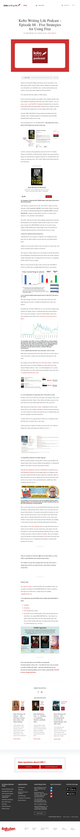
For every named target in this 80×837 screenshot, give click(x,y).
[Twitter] (57, 791)
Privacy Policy (74, 816)
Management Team (7, 791)
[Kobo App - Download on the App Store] (72, 793)
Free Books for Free (29, 613)
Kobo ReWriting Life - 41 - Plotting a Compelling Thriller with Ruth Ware (41, 808)
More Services (64, 829)
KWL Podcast (52, 33)
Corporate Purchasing (24, 798)
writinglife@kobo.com (26, 594)
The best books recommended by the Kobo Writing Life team (40, 800)
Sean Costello (37, 407)
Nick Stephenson (30, 470)
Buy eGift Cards (6, 801)
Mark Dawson (54, 470)
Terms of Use (66, 816)
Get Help (4, 804)
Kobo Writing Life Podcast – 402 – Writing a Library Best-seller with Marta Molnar (40, 794)
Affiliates (20, 789)
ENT (25, 610)
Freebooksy (27, 608)
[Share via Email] (41, 692)
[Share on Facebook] (38, 692)
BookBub (26, 605)
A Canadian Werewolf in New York (30, 372)
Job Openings (22, 795)
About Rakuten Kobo (7, 789)
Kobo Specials (46, 613)
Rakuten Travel (55, 829)
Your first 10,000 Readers (41, 470)
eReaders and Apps (7, 799)
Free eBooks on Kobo (26, 586)
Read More (16, 739)
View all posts (40, 813)
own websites (43, 534)
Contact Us (29, 767)
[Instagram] (57, 796)
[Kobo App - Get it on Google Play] (71, 789)
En (73, 5)
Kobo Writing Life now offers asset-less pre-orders (40, 789)
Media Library (5, 808)
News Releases (6, 806)
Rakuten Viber (34, 829)
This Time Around (46, 363)
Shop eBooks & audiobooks (6, 796)
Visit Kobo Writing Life (51, 767)
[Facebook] (57, 788)
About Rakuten (73, 829)
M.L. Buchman (36, 526)
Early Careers (22, 800)
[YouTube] (57, 793)
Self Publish (21, 787)
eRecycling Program (7, 793)
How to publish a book (40, 804)
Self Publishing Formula (27, 472)
